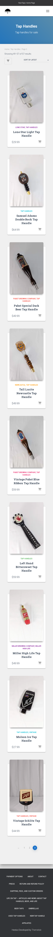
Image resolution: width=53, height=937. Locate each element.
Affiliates (26, 923)
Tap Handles (15, 49)
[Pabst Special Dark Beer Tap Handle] (26, 268)
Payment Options (15, 877)
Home (6, 49)
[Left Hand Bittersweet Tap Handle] (26, 528)
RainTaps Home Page (26, 3)
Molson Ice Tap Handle (26, 738)
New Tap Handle (37, 916)
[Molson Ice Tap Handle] (26, 701)
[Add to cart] (39, 142)
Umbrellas (34, 909)
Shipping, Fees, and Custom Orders (26, 891)
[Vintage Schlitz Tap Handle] (26, 785)
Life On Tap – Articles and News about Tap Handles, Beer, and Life (27, 899)
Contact (42, 877)
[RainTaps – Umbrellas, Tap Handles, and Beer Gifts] (8, 11)
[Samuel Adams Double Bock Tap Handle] (26, 180)
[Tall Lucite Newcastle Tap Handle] (26, 354)
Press (12, 884)
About (30, 877)
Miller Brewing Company (23, 646)
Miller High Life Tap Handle (26, 655)
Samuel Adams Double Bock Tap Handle (26, 219)
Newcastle (20, 385)
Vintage (33, 732)
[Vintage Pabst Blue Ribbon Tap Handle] (26, 442)
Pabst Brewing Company (24, 299)
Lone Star (20, 127)
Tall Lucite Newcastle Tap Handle (26, 393)
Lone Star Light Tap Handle (26, 133)
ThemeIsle (36, 930)
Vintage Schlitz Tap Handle (26, 822)
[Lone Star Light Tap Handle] (26, 97)
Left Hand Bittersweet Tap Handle (26, 566)
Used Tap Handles (16, 916)
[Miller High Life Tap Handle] (26, 615)
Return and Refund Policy (32, 884)
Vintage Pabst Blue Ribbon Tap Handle (26, 481)
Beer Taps (19, 909)
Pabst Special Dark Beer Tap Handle (26, 307)
